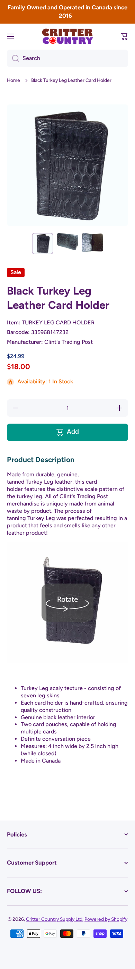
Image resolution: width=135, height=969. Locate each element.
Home (13, 80)
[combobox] (67, 58)
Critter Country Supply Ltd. (54, 919)
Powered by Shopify (105, 919)
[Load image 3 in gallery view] (92, 243)
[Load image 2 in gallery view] (67, 241)
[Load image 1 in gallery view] (42, 243)
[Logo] (67, 36)
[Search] (13, 58)
